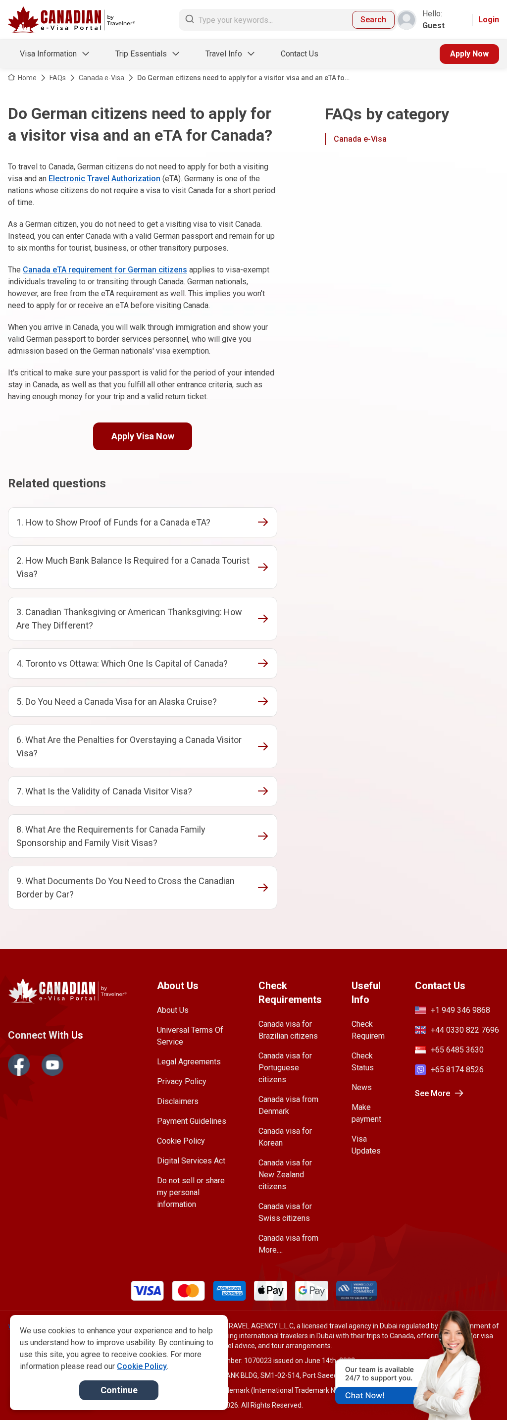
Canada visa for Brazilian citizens (288, 1030)
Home (27, 78)
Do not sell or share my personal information (191, 1192)
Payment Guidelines (191, 1121)
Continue (119, 1390)
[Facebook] (19, 1065)
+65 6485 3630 (457, 1049)
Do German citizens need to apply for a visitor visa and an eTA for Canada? (242, 78)
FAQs (58, 78)
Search (373, 19)
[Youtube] (52, 1065)
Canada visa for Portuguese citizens (285, 1067)
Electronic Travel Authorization (104, 178)
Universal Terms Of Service (190, 1036)
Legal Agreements (189, 1061)
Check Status (363, 1061)
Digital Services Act (191, 1160)
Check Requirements (368, 1030)
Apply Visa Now (142, 436)
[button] (478, 1394)
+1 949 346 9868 (460, 1010)
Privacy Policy (181, 1081)
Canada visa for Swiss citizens (285, 1212)
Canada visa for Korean (285, 1137)
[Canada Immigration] (71, 20)
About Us (173, 1010)
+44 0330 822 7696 (465, 1030)
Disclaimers (178, 1101)
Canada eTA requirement (67, 269)
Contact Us (299, 53)
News (362, 1087)
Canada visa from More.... (288, 1244)
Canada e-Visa (101, 78)
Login (488, 19)
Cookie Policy (181, 1141)
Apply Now (469, 53)
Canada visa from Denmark (288, 1105)
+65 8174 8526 (457, 1069)
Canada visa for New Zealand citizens (285, 1174)
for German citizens (149, 269)
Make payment (366, 1113)
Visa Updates (366, 1145)
